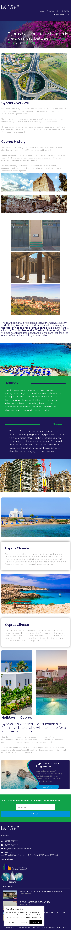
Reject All (24, 922)
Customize (12, 922)
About (42, 11)
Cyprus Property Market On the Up (35, 902)
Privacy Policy (36, 927)
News (58, 11)
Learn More (47, 787)
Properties (50, 11)
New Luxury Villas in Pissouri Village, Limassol (41, 891)
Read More (25, 894)
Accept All (36, 922)
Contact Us (65, 11)
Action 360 (60, 927)
